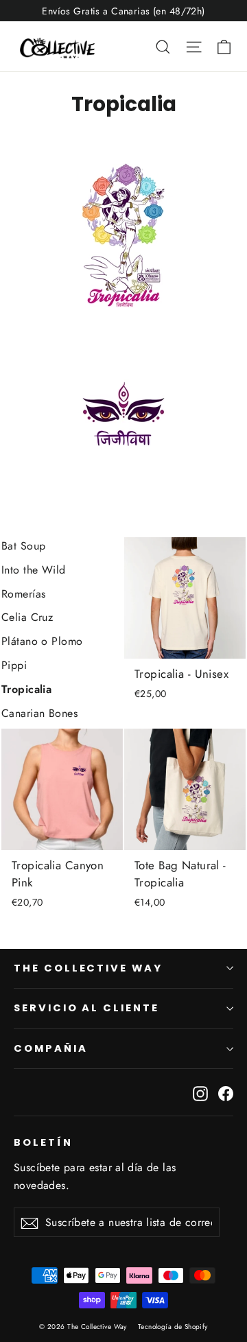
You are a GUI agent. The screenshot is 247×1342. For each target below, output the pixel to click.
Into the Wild (33, 570)
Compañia (51, 1048)
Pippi (14, 665)
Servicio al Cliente (86, 1008)
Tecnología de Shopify (173, 1326)
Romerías (23, 594)
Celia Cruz (27, 617)
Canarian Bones (39, 713)
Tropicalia (26, 689)
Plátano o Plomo (41, 641)
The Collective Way (88, 968)
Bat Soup (23, 546)
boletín (43, 1142)
